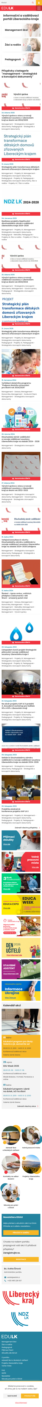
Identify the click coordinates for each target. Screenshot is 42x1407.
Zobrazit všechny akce (26, 1106)
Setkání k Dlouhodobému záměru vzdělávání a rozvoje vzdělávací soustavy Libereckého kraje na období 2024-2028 (21, 760)
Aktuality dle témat (9, 1353)
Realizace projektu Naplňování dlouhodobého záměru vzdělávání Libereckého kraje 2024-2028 (18, 223)
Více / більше (10, 997)
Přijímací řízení (7, 1350)
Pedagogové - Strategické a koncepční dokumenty (18, 127)
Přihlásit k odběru (21, 1232)
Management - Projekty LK (12, 173)
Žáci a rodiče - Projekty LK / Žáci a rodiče (19, 182)
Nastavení (12, 1396)
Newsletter (6, 1376)
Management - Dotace (11, 391)
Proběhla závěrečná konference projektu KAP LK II (15, 810)
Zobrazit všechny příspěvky (26, 828)
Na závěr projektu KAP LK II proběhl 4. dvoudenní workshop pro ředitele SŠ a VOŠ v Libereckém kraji (18, 706)
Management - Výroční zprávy (24, 288)
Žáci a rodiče (13, 44)
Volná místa (6, 1366)
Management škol (16, 30)
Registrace (21, 1259)
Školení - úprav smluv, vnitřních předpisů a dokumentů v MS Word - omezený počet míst (16, 595)
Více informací (21, 1402)
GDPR (4, 1373)
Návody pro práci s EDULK (12, 1379)
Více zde (6, 844)
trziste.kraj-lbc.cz (9, 933)
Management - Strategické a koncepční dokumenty (19, 174)
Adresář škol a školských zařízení (15, 1360)
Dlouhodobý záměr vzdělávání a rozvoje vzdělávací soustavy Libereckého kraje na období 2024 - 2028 (20, 439)
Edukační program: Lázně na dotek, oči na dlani (16, 1090)
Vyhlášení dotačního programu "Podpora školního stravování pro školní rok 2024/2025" (16, 385)
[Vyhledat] (33, 2)
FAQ (3, 1370)
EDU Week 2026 (11, 1066)
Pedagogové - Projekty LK (12, 178)
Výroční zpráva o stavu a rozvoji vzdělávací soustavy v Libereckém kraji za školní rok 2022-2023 (18, 488)
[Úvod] (7, 8)
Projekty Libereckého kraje (12, 1363)
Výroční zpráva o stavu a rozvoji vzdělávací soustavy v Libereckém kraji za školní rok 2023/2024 (18, 279)
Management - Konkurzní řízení (24, 394)
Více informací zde (14, 955)
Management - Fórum (20, 604)
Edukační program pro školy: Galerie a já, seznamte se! (18, 1043)
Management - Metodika (12, 607)
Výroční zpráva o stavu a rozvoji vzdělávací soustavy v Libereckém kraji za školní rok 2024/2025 (18, 117)
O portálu (5, 1357)
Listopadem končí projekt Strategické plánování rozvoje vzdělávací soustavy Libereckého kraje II (19, 652)
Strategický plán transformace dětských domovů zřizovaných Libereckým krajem (20, 168)
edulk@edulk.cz (13, 1277)
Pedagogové (13, 59)
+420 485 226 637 (14, 1280)
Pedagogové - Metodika (11, 234)
